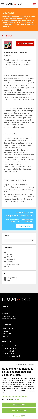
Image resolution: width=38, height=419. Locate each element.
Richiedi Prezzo (25, 43)
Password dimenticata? (9, 318)
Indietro (7, 36)
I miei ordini (5, 313)
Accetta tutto (19, 405)
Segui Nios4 (5, 336)
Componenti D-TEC (8, 353)
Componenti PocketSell (9, 348)
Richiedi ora (24, 226)
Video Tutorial (6, 333)
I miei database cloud (9, 316)
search (33, 240)
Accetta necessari (19, 410)
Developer (5, 331)
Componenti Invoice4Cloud (11, 356)
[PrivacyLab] (14, 399)
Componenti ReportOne (9, 346)
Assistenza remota (7, 328)
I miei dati (5, 311)
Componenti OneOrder (9, 351)
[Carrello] (34, 4)
